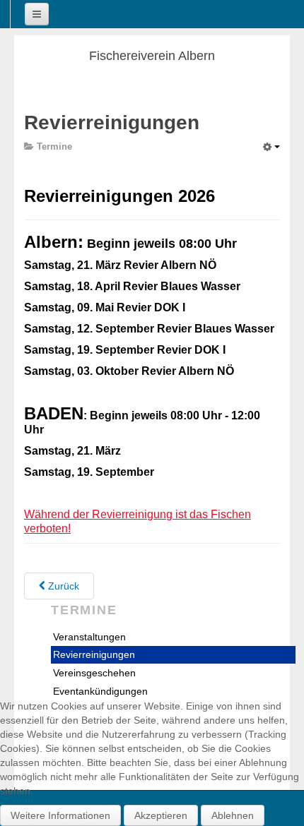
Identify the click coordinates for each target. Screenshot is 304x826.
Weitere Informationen (60, 815)
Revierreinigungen (94, 654)
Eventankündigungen (100, 691)
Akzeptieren (160, 815)
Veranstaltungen (89, 636)
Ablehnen (232, 815)
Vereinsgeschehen (94, 672)
